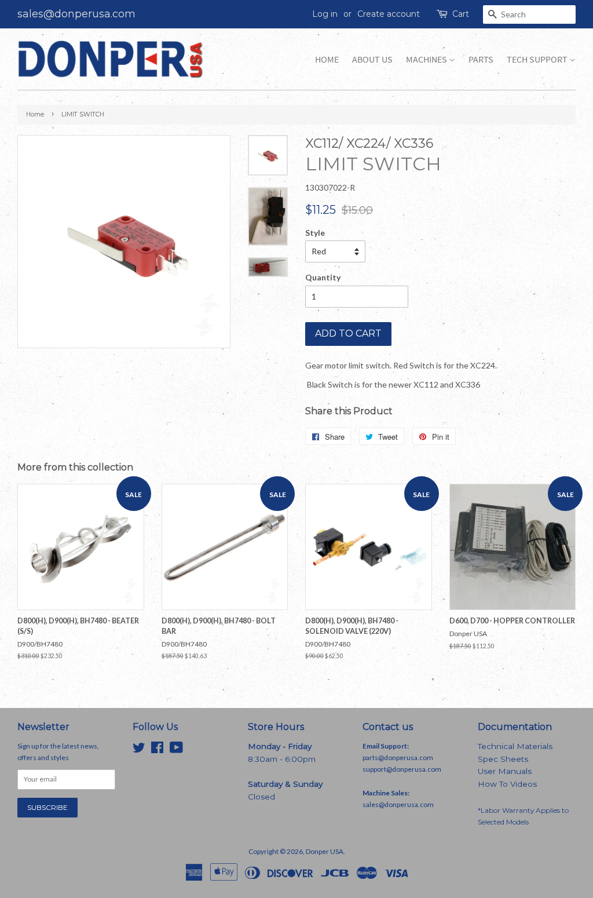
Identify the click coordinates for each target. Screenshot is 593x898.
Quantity (323, 277)
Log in (325, 14)
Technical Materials (515, 746)
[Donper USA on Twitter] (139, 750)
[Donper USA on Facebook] (157, 750)
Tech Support (538, 59)
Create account (388, 14)
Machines (427, 59)
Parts (480, 59)
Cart (460, 14)
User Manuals (505, 771)
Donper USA (324, 851)
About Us (372, 59)
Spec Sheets (503, 759)
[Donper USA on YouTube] (176, 750)
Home (327, 59)
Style (315, 233)
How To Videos (507, 784)
